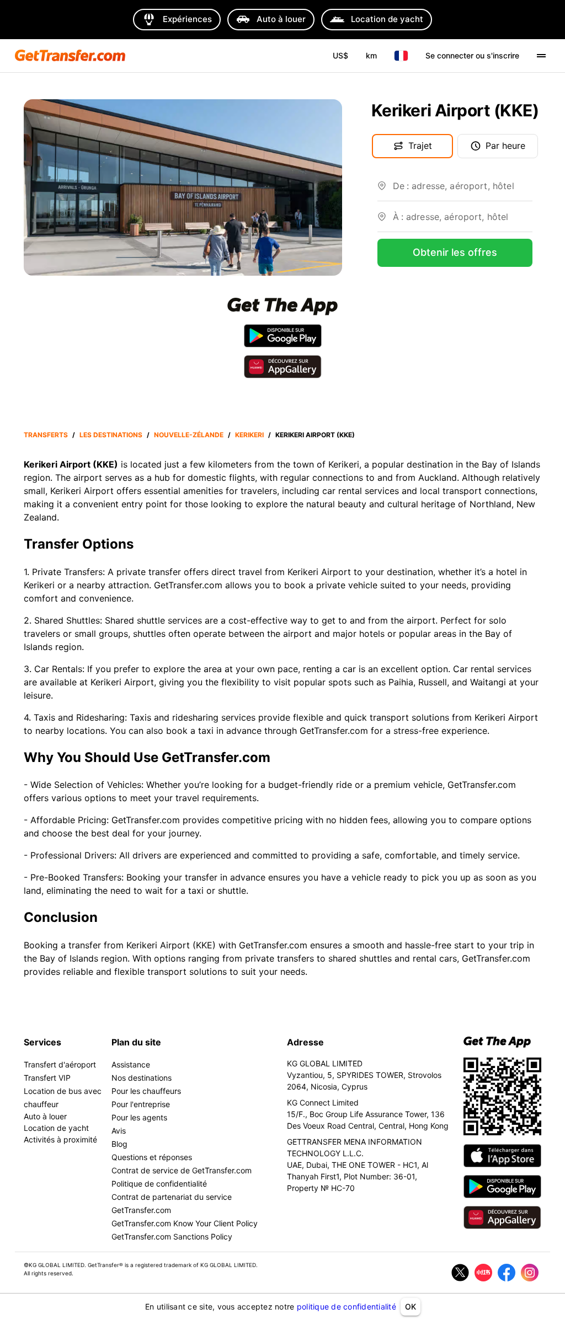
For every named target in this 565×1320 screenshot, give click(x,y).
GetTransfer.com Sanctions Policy (171, 1236)
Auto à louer (45, 1116)
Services (42, 1042)
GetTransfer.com (273, 945)
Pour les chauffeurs (146, 1091)
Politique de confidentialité (159, 1183)
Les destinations (110, 435)
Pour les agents (139, 1117)
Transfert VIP (47, 1077)
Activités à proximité (60, 1139)
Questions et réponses (151, 1157)
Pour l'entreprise (140, 1104)
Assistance (130, 1064)
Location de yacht (56, 1128)
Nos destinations (141, 1077)
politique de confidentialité (346, 1306)
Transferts (46, 435)
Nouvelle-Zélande (188, 435)
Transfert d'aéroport (60, 1064)
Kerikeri (249, 435)
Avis (118, 1130)
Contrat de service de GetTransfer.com (181, 1170)
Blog (119, 1144)
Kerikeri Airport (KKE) (315, 435)
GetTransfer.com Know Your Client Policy (184, 1223)
